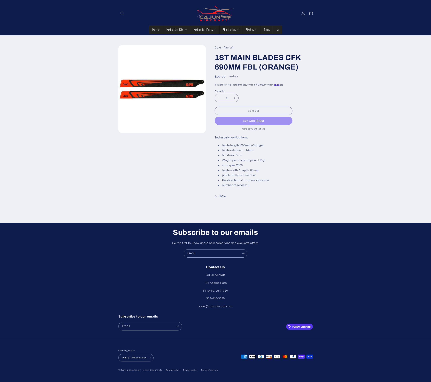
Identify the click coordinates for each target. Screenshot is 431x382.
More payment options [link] (253, 129)
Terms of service (209, 370)
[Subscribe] (243, 253)
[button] (122, 13)
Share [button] (222, 196)
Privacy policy (190, 370)
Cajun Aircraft (134, 370)
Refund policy (173, 370)
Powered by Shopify (152, 370)
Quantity (219, 91)
